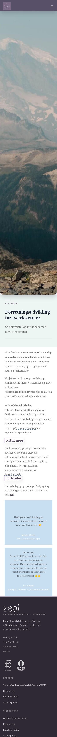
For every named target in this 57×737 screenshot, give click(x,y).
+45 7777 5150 (10, 642)
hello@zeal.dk (10, 637)
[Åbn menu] (52, 6)
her (12, 494)
